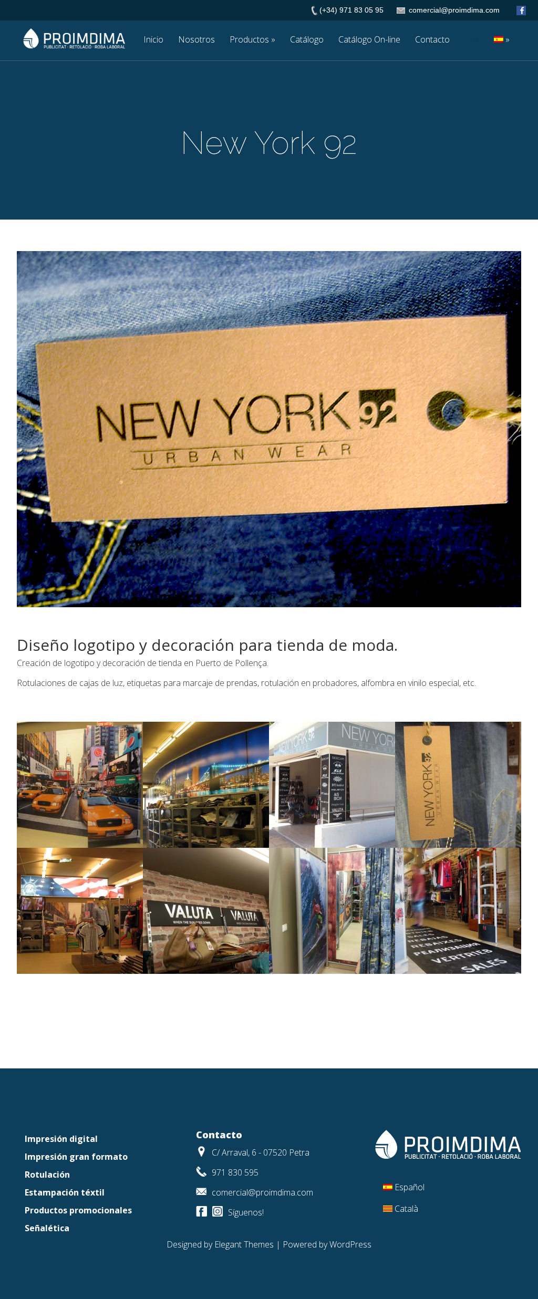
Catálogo (307, 40)
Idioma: (479, 40)
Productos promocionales (78, 1210)
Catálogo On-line (369, 40)
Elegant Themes (244, 1244)
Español (410, 1187)
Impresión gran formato (76, 1156)
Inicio (153, 40)
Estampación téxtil (65, 1192)
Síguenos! (246, 1212)
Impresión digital (61, 1139)
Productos (249, 40)
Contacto (432, 40)
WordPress (350, 1244)
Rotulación (47, 1174)
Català (406, 1208)
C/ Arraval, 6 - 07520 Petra (260, 1152)
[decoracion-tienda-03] (80, 844)
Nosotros (196, 40)
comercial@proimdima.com (262, 1192)
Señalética (47, 1228)
